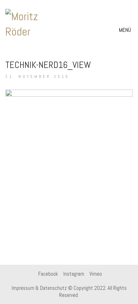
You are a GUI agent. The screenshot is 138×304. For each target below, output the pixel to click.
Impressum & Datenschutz (39, 288)
